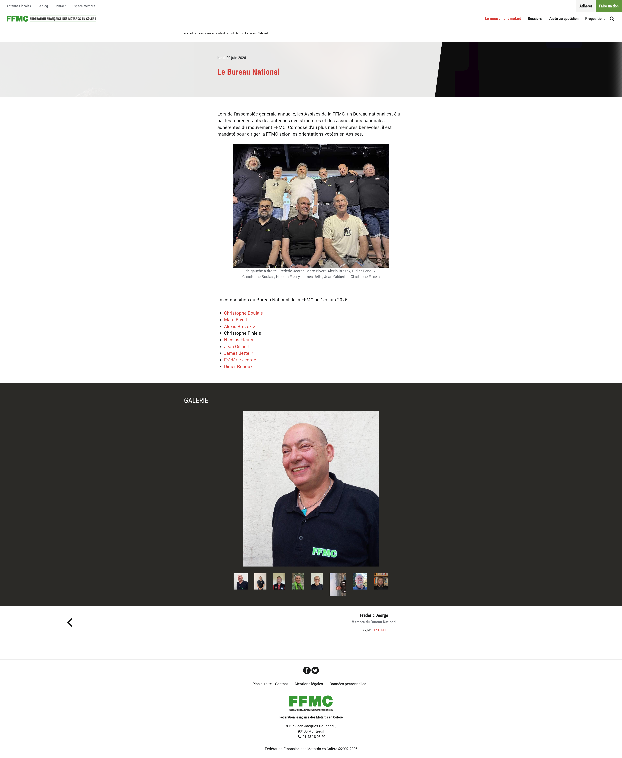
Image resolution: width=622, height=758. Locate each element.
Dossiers (535, 18)
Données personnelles (348, 683)
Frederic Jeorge (373, 618)
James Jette (236, 353)
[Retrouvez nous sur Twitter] (315, 670)
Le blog (43, 6)
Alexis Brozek (238, 326)
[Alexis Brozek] (279, 581)
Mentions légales (309, 683)
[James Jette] (260, 581)
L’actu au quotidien (563, 18)
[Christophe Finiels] (298, 581)
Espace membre (83, 6)
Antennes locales (19, 6)
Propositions (595, 18)
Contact (60, 6)
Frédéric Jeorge (240, 360)
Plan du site (262, 683)
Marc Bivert (236, 320)
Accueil (51, 18)
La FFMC (235, 33)
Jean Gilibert (237, 346)
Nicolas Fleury (238, 340)
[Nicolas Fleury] (338, 584)
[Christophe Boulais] (311, 489)
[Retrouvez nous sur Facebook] (307, 670)
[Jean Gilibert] (317, 581)
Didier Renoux (238, 366)
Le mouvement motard (503, 18)
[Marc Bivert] (360, 581)
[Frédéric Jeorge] (381, 581)
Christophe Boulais (243, 313)
